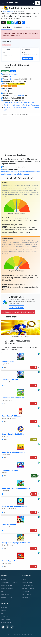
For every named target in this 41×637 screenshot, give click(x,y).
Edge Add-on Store (17, 96)
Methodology (5, 610)
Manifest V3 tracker (28, 588)
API (2, 591)
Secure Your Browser (16, 307)
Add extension (26, 594)
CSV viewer (25, 591)
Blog (2, 613)
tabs (5, 91)
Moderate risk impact (16, 84)
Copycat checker (27, 585)
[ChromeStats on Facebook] (7, 627)
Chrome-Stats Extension (9, 582)
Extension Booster (7, 588)
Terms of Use (5, 619)
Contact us (4, 616)
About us (4, 607)
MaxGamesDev (8, 11)
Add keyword (26, 597)
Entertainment (20, 11)
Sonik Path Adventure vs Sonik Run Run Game (21, 105)
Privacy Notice (6, 622)
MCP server (5, 594)
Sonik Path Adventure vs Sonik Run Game (19, 103)
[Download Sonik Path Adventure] (30, 54)
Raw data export (6, 597)
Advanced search (27, 582)
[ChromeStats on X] (12, 627)
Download (18, 27)
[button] (3, 3)
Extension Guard (6, 585)
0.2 (11, 79)
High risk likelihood (9, 86)
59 (10, 77)
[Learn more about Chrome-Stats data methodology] (26, 96)
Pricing (24, 579)
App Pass (4, 579)
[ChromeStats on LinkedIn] (3, 627)
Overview (6, 27)
